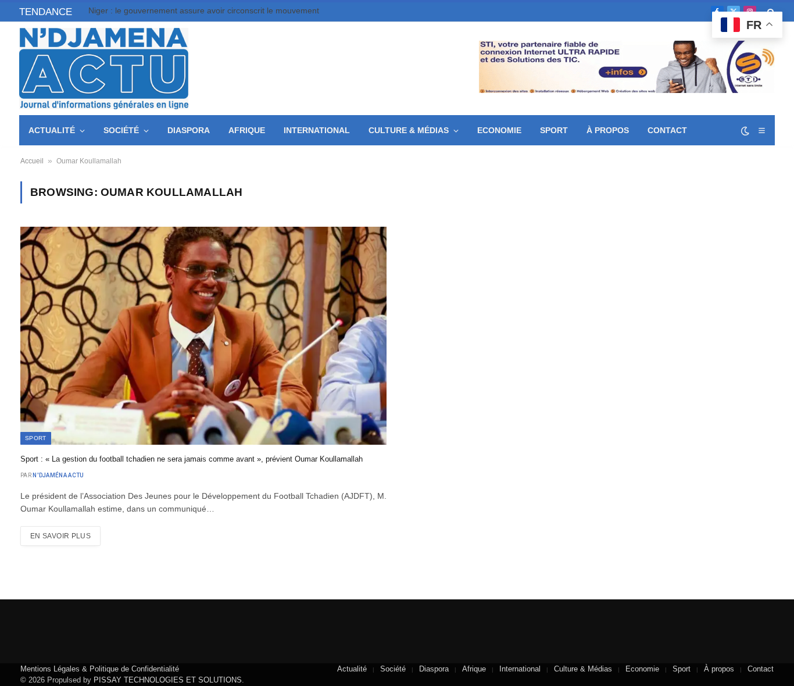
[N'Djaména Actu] (103, 68)
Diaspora (188, 130)
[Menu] (761, 131)
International (317, 130)
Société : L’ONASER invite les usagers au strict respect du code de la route (219, 10)
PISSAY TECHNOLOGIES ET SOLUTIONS (168, 680)
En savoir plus (60, 536)
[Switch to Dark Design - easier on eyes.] (745, 130)
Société (121, 130)
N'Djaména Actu (58, 475)
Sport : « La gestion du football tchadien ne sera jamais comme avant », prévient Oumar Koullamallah (191, 459)
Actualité (51, 130)
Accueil (32, 161)
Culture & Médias (409, 130)
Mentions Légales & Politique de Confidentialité (99, 668)
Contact (667, 130)
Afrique (246, 130)
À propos (607, 130)
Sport (554, 130)
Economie (499, 130)
